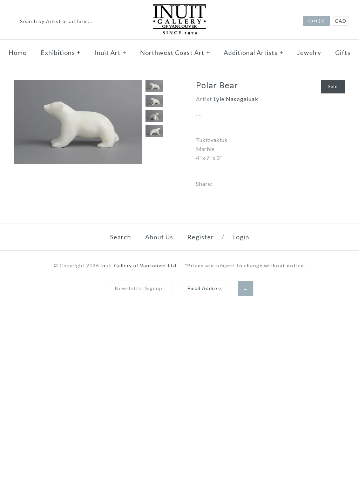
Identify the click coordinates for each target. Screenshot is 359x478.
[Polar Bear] (78, 84)
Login (240, 237)
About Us (159, 237)
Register (200, 237)
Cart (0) (316, 20)
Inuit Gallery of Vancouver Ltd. (139, 265)
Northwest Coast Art (175, 52)
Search (120, 237)
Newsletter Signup (138, 288)
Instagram (287, 21)
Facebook (278, 21)
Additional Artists (254, 52)
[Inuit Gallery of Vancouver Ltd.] (179, 8)
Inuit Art (110, 52)
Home (17, 52)
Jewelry (309, 52)
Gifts (343, 52)
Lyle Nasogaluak (236, 99)
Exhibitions (61, 52)
